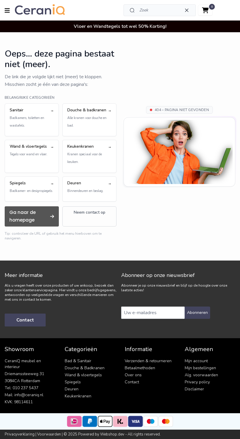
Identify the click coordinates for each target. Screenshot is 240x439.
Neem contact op (89, 212)
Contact (25, 320)
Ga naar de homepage (22, 216)
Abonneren (197, 312)
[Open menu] (7, 10)
